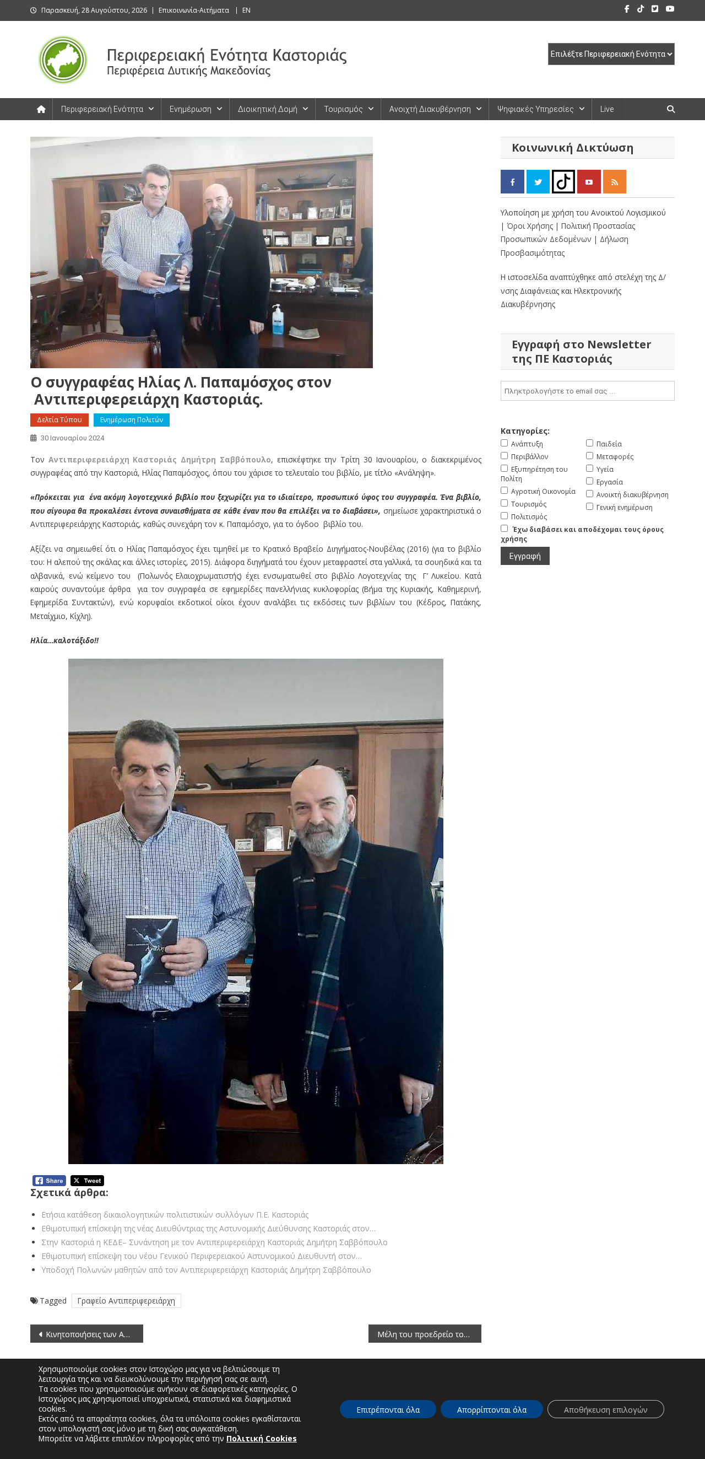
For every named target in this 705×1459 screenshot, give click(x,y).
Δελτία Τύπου (59, 419)
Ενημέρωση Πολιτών (131, 419)
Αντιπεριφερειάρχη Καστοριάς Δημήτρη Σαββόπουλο (159, 459)
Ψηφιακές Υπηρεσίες (535, 109)
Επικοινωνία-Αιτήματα (194, 10)
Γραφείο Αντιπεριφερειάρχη (126, 1300)
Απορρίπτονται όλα (492, 1409)
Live (607, 109)
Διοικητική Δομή (267, 109)
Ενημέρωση (191, 109)
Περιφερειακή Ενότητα (102, 109)
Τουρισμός (343, 109)
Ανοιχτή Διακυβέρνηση (430, 109)
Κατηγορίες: (525, 431)
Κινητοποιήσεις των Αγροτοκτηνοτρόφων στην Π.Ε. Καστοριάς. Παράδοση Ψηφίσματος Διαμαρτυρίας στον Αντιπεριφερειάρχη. (94, 1334)
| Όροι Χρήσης (528, 225)
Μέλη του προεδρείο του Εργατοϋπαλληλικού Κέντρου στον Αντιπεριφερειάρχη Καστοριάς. (429, 1334)
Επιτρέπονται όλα (388, 1409)
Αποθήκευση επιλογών (606, 1409)
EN (246, 10)
